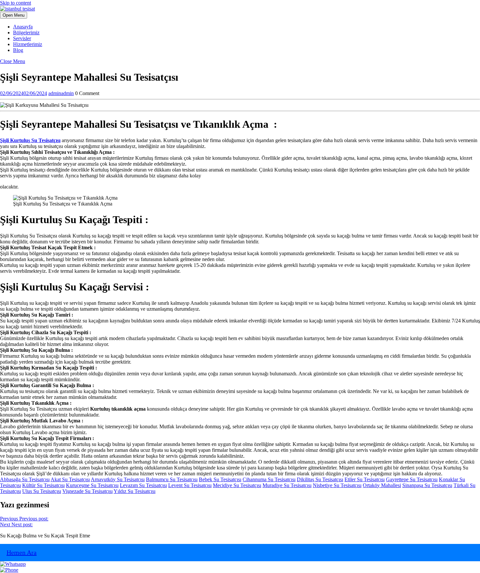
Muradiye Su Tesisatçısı (287, 485)
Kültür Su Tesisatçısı (43, 485)
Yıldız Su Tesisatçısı (134, 491)
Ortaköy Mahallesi (382, 485)
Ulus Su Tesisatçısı (41, 491)
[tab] (13, 15)
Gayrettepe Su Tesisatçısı (412, 479)
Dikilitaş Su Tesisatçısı (320, 479)
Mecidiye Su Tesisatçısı (237, 485)
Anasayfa (23, 26)
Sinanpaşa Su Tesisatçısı (427, 485)
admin (61, 93)
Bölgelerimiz (26, 32)
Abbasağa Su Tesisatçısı (25, 479)
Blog (18, 50)
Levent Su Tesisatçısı (190, 485)
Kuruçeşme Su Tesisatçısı (92, 485)
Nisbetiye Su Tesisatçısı (337, 485)
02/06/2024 (23, 93)
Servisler (22, 38)
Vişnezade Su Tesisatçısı (87, 491)
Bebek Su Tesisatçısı (220, 479)
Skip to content (15, 3)
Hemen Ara (22, 552)
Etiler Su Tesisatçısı (364, 479)
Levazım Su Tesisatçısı (143, 485)
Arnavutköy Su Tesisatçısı (118, 479)
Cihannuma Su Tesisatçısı (269, 479)
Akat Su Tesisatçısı (70, 479)
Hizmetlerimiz (27, 44)
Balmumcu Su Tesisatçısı (172, 479)
